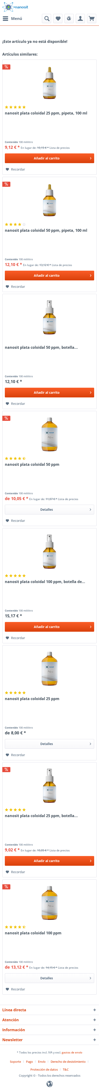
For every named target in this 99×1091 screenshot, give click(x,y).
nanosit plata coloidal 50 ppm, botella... (41, 347)
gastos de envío (72, 1052)
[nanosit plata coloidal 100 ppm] (49, 903)
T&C (66, 1069)
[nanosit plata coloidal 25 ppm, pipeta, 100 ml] (49, 83)
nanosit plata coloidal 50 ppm (32, 464)
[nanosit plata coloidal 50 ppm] (49, 434)
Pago (29, 1061)
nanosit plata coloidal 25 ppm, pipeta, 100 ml (46, 113)
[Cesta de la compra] (91, 18)
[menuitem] (12, 18)
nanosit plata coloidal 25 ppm (32, 698)
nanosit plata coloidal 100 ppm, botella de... (45, 581)
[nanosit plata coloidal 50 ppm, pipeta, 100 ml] (49, 200)
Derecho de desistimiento (68, 1061)
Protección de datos (44, 1069)
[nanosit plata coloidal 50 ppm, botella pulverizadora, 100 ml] (49, 317)
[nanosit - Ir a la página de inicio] (15, 7)
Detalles (46, 509)
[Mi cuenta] (80, 18)
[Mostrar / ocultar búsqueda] (46, 18)
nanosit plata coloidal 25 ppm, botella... (41, 815)
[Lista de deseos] (57, 18)
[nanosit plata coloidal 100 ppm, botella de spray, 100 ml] (49, 551)
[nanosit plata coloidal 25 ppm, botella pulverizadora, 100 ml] (49, 785)
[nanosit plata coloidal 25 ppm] (49, 668)
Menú (16, 18)
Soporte (15, 1061)
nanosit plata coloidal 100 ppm (33, 933)
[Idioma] (69, 18)
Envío (42, 1061)
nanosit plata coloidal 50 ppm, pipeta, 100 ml (46, 230)
